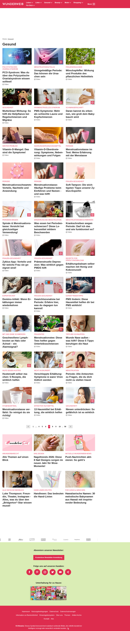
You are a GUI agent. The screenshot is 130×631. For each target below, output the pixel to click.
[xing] (68, 572)
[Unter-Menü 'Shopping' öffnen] (82, 2)
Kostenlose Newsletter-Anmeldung (48, 557)
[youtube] (60, 572)
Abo (52, 619)
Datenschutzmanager (68, 611)
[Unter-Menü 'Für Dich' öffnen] (34, 5)
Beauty (57, 2)
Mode (67, 2)
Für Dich (29, 5)
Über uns (59, 615)
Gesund (47, 2)
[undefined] (6, 541)
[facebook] (29, 572)
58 (65, 426)
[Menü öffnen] (94, 4)
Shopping (77, 2)
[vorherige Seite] (28, 426)
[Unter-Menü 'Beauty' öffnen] (61, 2)
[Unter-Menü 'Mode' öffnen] (70, 2)
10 (60, 426)
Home (4, 39)
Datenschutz (54, 611)
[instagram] (45, 572)
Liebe (37, 2)
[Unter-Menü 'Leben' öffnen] (32, 2)
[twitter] (53, 572)
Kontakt (46, 619)
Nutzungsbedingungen (39, 611)
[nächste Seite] (71, 426)
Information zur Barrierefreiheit (27, 615)
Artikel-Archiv (77, 615)
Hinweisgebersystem (46, 615)
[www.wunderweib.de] (13, 4)
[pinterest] (37, 572)
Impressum (26, 611)
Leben (28, 2)
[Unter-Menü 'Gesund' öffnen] (51, 2)
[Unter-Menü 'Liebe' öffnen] (41, 2)
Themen (67, 615)
